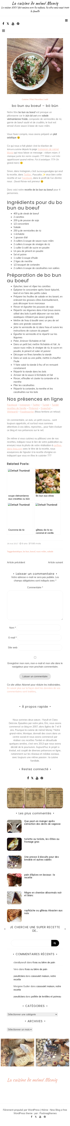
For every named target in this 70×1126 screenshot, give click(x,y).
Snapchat (46, 408)
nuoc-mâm (41, 551)
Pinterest (33, 408)
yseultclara (19, 976)
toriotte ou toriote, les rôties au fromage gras (41, 840)
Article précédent (16, 562)
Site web (12, 647)
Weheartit (12, 411)
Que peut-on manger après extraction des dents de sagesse (42, 822)
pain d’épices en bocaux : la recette (39, 876)
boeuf (32, 551)
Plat (32, 99)
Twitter (27, 174)
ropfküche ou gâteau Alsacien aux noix (43, 912)
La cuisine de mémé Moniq (35, 3)
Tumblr (45, 404)
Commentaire (35, 587)
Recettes (39, 99)
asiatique (18, 551)
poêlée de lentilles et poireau (46, 996)
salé (46, 99)
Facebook (27, 178)
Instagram (25, 404)
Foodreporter (27, 411)
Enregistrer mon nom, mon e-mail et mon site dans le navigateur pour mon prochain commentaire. (35, 665)
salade (50, 551)
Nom (12, 627)
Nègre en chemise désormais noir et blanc (43, 894)
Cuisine (25, 99)
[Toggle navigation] (3, 30)
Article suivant (55, 562)
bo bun (26, 551)
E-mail (12, 637)
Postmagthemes (48, 1113)
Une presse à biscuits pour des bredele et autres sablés (41, 858)
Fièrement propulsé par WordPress (21, 1109)
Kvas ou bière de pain (44, 962)
